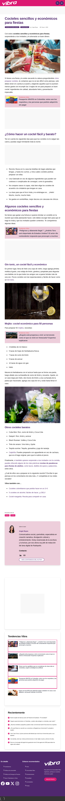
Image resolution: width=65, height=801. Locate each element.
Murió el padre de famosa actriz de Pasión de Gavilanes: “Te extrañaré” (28, 717)
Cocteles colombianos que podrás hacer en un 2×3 (28, 488)
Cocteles (13, 515)
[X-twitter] (12, 783)
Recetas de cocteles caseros (12, 27)
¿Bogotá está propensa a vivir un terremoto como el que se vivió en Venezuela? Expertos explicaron (37, 338)
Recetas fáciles (24, 27)
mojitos (21, 328)
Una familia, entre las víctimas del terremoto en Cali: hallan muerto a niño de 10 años (32, 739)
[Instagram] (17, 783)
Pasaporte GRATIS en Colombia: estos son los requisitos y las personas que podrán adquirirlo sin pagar (38, 102)
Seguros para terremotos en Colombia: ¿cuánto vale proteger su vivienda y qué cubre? (32, 721)
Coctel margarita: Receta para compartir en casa (27, 497)
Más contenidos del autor (32, 559)
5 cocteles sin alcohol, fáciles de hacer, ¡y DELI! (27, 493)
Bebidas (7, 515)
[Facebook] (3, 783)
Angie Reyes (35, 27)
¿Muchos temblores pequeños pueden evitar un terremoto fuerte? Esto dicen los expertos (33, 724)
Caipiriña (12, 452)
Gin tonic (10, 280)
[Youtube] (8, 783)
